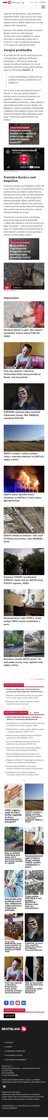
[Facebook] (6, 1003)
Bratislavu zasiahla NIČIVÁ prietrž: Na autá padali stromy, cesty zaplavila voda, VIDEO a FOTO (24, 696)
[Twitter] (12, 1003)
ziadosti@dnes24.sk (38, 1082)
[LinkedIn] (23, 1003)
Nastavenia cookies (14, 1055)
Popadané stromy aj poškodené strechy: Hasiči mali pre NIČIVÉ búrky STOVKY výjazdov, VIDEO (25, 724)
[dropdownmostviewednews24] (24, 780)
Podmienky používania (15, 1051)
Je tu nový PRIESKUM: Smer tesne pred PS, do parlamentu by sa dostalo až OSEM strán (23, 742)
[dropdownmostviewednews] (24, 708)
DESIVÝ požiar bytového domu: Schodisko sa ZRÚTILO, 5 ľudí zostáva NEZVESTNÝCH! (24, 718)
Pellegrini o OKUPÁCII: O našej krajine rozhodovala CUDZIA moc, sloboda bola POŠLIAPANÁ (25, 761)
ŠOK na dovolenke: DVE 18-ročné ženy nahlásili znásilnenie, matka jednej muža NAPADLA (24, 749)
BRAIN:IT (14, 1108)
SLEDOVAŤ (9, 1016)
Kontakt (9, 1042)
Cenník (9, 1047)
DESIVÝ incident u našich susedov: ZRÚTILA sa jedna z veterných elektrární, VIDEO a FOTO (25, 730)
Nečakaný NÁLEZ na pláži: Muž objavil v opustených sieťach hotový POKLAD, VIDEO (23, 773)
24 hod (36, 712)
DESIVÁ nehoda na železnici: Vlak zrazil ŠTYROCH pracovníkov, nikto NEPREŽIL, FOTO (24, 736)
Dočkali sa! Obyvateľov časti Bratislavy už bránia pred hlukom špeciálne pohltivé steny (24, 690)
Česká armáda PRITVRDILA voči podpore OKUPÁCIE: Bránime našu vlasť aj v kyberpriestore (25, 767)
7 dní (30, 712)
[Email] (17, 1003)
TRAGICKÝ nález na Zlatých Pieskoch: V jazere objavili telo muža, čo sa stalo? (23, 702)
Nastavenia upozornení (16, 1060)
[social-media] (4, 1087)
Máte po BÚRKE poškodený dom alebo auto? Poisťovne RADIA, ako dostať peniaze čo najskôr (24, 755)
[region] (23, 3)
